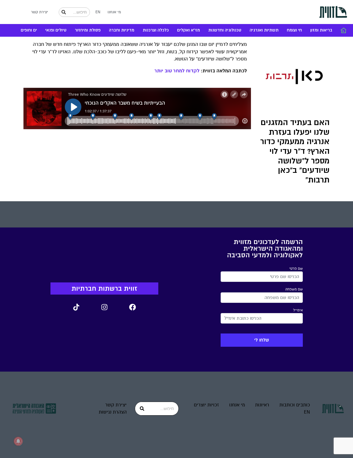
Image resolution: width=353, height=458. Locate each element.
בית (343, 30)
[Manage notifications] (18, 441)
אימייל (298, 310)
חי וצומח (294, 30)
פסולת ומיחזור (88, 30)
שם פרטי (296, 268)
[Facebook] (132, 307)
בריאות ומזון (321, 30)
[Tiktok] (76, 307)
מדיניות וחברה (121, 30)
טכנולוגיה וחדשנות (224, 30)
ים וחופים (29, 30)
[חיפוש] (63, 12)
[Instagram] (104, 307)
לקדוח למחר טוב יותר (176, 71)
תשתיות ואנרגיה (264, 30)
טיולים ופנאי (55, 30)
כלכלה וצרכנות (156, 30)
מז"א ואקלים (188, 30)
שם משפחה (294, 289)
